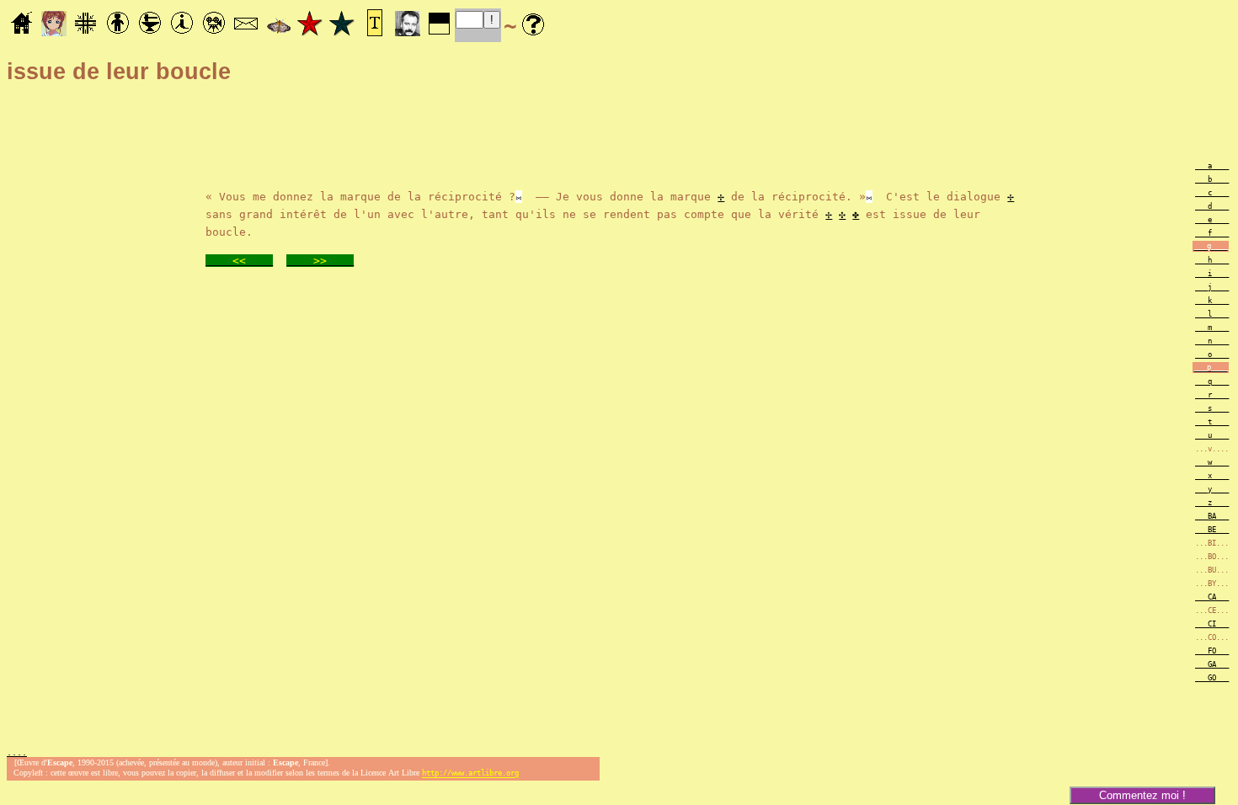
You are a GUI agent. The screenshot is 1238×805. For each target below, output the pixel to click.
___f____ (1212, 233)
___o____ (1212, 354)
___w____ (1212, 462)
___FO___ (1212, 651)
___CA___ (1212, 597)
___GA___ (1212, 664)
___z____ (1212, 502)
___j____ (1212, 287)
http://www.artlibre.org (470, 774)
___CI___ (1212, 624)
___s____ (1212, 408)
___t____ (1212, 422)
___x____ (1212, 476)
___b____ (1212, 179)
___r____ (1212, 395)
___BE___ (1212, 529)
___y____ (1212, 489)
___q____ (1212, 381)
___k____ (1212, 300)
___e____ (1212, 220)
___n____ (1212, 341)
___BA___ (1212, 516)
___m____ (1212, 327)
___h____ (1212, 260)
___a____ (1212, 166)
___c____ (1212, 193)
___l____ (1212, 314)
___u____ (1212, 435)
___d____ (1212, 206)
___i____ (1212, 273)
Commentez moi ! (1142, 795)
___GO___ (1212, 678)
